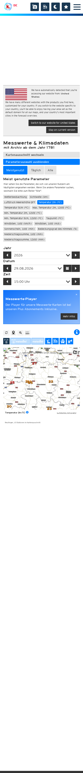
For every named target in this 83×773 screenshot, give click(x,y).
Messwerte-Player (21, 299)
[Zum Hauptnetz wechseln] (6, 341)
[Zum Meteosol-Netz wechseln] (37, 341)
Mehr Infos (69, 316)
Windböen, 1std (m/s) (48, 223)
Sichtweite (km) (39, 196)
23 (49, 409)
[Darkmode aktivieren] (55, 7)
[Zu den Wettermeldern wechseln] (55, 341)
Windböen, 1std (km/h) (18, 223)
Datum (9, 261)
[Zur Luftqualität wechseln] (70, 341)
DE (15, 5)
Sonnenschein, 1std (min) (19, 228)
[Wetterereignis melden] (45, 7)
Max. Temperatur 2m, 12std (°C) (52, 207)
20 (9, 406)
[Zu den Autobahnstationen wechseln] (63, 341)
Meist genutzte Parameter (26, 179)
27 (34, 363)
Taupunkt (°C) (54, 218)
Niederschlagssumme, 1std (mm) (23, 234)
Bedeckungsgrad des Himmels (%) (57, 228)
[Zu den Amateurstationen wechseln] (48, 341)
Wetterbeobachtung (15, 196)
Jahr (7, 248)
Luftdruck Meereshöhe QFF (19, 202)
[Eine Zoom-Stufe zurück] (20, 333)
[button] (75, 352)
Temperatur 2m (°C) (50, 202)
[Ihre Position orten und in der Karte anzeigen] (13, 333)
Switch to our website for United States (53, 122)
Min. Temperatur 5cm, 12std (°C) (23, 218)
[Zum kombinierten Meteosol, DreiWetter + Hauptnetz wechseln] (20, 341)
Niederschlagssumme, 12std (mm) (24, 239)
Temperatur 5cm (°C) (17, 207)
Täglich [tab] (36, 170)
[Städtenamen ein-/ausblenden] (27, 333)
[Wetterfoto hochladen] (34, 7)
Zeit (6, 274)
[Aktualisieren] (6, 333)
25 (12, 382)
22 (50, 381)
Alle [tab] (50, 170)
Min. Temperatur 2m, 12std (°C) (23, 212)
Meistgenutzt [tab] (15, 170)
